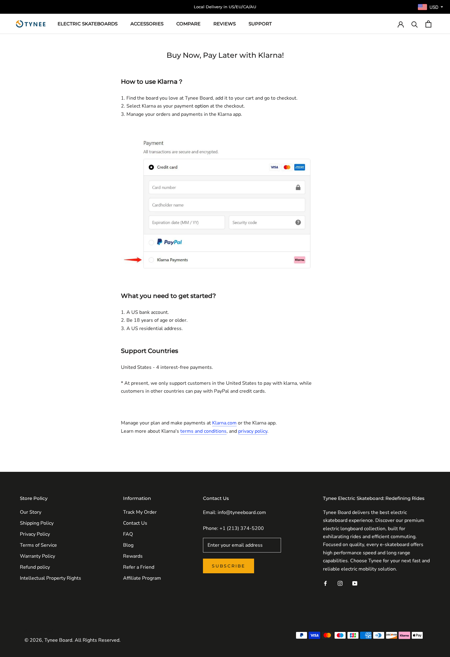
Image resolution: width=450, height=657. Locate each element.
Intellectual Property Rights (50, 578)
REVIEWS (224, 24)
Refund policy (35, 567)
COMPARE (188, 24)
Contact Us (135, 523)
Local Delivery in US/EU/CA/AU (225, 6)
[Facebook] (325, 583)
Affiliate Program (142, 578)
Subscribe (228, 566)
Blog (128, 545)
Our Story (30, 512)
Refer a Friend (138, 567)
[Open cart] (428, 24)
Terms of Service (38, 545)
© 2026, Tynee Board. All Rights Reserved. (72, 640)
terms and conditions (203, 431)
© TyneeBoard (38, 630)
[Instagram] (340, 583)
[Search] (414, 24)
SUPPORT (260, 24)
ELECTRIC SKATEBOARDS (88, 24)
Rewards (133, 556)
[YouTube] (354, 583)
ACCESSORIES (146, 24)
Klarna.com (224, 423)
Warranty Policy (37, 556)
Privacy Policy (35, 534)
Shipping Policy (37, 523)
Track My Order (140, 512)
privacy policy (252, 431)
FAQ (128, 534)
